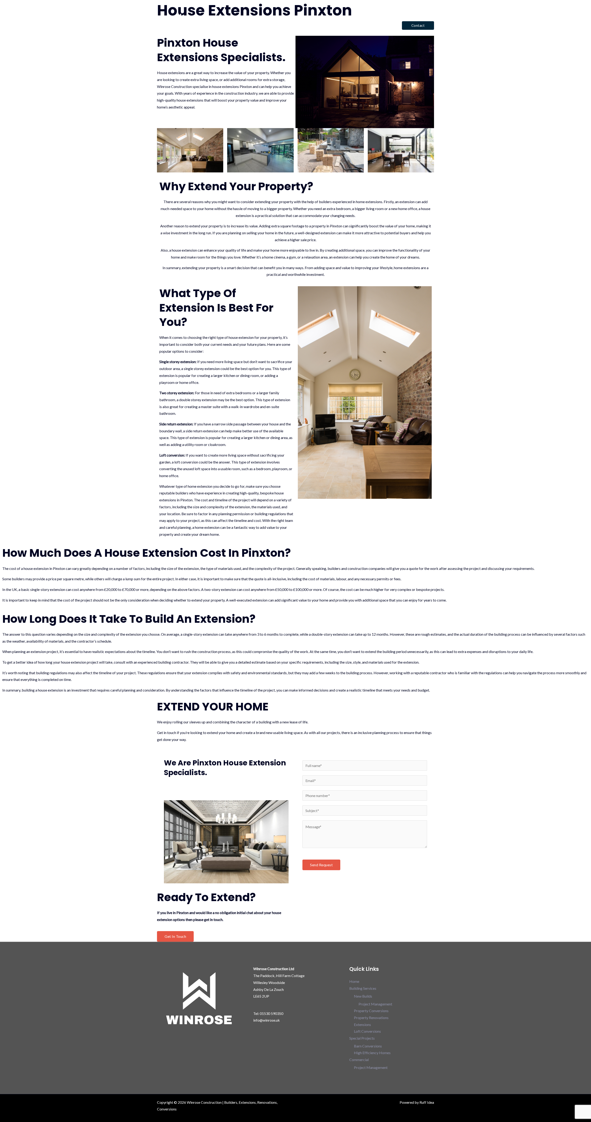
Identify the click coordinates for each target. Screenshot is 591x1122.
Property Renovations (371, 1017)
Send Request (321, 865)
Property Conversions (371, 1010)
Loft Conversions (367, 1031)
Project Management (375, 1004)
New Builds (363, 996)
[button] (418, 25)
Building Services (306, 25)
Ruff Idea (426, 1102)
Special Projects (345, 25)
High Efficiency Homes (372, 1052)
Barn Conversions (368, 1046)
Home (281, 25)
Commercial (379, 25)
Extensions (362, 1024)
